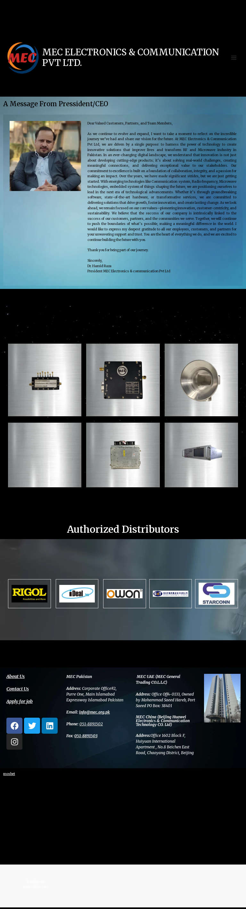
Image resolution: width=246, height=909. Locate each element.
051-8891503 (85, 735)
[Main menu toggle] (234, 57)
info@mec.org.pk (94, 712)
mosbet (9, 774)
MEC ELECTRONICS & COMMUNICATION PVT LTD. (130, 57)
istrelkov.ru (36, 882)
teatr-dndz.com (35, 887)
